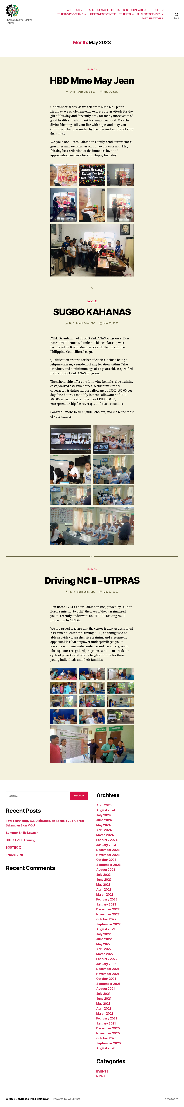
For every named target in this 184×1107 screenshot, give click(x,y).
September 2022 (108, 924)
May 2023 (103, 884)
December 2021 (107, 969)
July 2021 (103, 993)
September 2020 (108, 1043)
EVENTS (92, 69)
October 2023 (106, 860)
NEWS (100, 1076)
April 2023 (103, 889)
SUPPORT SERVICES (149, 14)
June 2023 (104, 879)
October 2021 (106, 979)
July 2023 (103, 874)
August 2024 (105, 810)
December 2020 (108, 1028)
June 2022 (104, 939)
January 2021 (106, 1023)
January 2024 (106, 845)
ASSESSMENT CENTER (102, 14)
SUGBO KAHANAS (92, 311)
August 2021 (105, 988)
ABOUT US (73, 9)
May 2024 (103, 825)
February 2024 (107, 840)
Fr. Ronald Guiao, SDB (84, 91)
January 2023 (106, 904)
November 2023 (108, 855)
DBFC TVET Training (20, 840)
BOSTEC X (13, 847)
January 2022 (106, 964)
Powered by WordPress (66, 1098)
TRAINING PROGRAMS (70, 14)
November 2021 (107, 974)
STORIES (156, 9)
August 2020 (105, 1048)
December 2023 (108, 850)
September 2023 (108, 865)
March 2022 (104, 954)
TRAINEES (125, 14)
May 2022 (103, 944)
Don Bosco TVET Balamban (32, 1098)
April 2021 (103, 1008)
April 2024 (104, 830)
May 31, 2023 (111, 91)
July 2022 (103, 934)
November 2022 (108, 914)
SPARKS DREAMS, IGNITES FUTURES (107, 9)
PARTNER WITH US (152, 18)
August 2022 (105, 929)
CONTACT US (139, 9)
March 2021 (104, 1013)
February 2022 (106, 959)
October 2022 (106, 919)
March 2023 (104, 894)
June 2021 (103, 998)
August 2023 (105, 869)
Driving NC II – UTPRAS (92, 580)
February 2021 (106, 1018)
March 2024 (105, 835)
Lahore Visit (14, 855)
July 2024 (103, 815)
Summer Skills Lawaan (22, 833)
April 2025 (103, 805)
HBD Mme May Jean (92, 80)
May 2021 (103, 1003)
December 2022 (108, 909)
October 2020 (106, 1038)
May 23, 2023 (110, 591)
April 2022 (103, 949)
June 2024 (104, 820)
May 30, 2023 (110, 323)
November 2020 (108, 1033)
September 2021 (108, 984)
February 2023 (106, 899)
